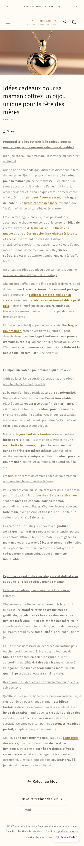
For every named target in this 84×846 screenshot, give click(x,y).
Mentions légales (35, 837)
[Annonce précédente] (7, 6)
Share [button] (11, 131)
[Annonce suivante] (76, 6)
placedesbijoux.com (26, 826)
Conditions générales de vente (62, 831)
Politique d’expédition (30, 831)
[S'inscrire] (62, 810)
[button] (8, 21)
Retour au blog (45, 781)
